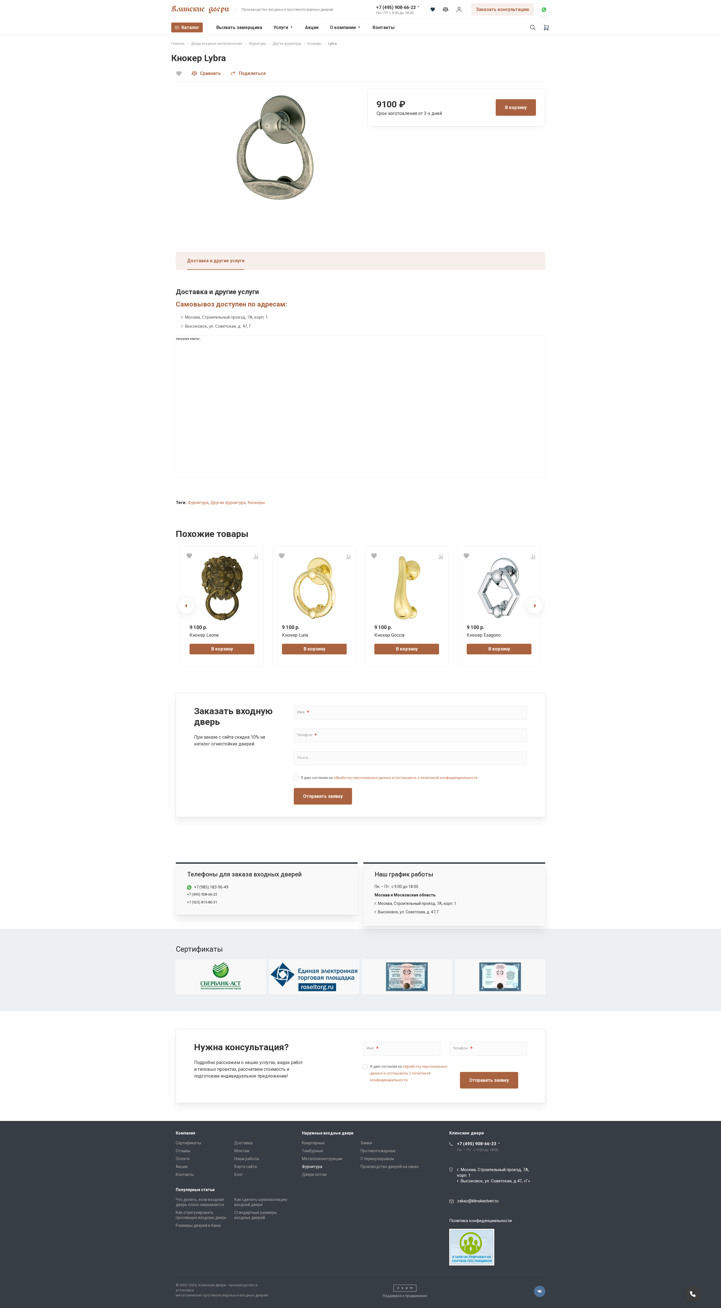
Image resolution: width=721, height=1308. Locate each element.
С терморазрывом (377, 1158)
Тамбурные (312, 1151)
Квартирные (313, 1143)
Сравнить (210, 73)
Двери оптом (314, 1174)
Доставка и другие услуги (215, 260)
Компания (185, 1133)
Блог (238, 1174)
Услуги (280, 27)
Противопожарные (378, 1151)
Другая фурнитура (228, 502)
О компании (343, 27)
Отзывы (183, 1151)
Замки (366, 1143)
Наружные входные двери (327, 1133)
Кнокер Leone (204, 635)
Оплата (183, 1158)
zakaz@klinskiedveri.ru (478, 1200)
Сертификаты (188, 1143)
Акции (312, 27)
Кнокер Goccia (389, 635)
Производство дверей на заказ (389, 1166)
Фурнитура (198, 502)
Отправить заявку (323, 796)
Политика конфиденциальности (480, 1220)
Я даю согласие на (389, 778)
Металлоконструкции (322, 1158)
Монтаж (242, 1151)
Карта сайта (245, 1166)
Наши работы (246, 1158)
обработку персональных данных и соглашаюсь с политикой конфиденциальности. (405, 778)
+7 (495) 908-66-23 (396, 7)
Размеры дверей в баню (198, 1225)
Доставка (243, 1143)
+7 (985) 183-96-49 (211, 887)
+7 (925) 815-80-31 (202, 902)
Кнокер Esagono (484, 635)
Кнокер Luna (295, 635)
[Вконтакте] (539, 1291)
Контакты (384, 27)
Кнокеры (256, 502)
